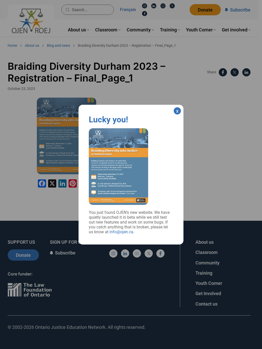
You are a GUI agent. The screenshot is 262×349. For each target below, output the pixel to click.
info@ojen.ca (121, 231)
